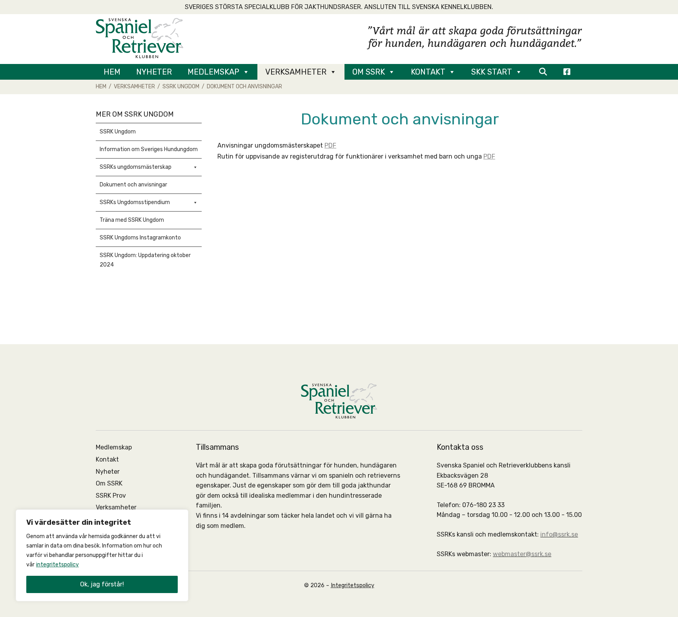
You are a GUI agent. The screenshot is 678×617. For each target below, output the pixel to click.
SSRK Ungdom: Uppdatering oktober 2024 (145, 260)
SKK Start (491, 72)
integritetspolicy (57, 564)
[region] (102, 555)
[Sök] (543, 72)
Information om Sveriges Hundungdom (149, 149)
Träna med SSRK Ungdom (132, 220)
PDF (330, 145)
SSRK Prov (111, 495)
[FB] (567, 72)
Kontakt (428, 72)
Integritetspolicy (352, 585)
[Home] (139, 37)
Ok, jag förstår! (102, 584)
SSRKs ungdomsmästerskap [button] (135, 167)
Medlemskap (213, 72)
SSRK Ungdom (118, 131)
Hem (112, 72)
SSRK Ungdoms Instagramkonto (140, 237)
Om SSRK (368, 72)
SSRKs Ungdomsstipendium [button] (135, 202)
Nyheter (154, 72)
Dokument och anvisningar (133, 184)
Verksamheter (295, 72)
